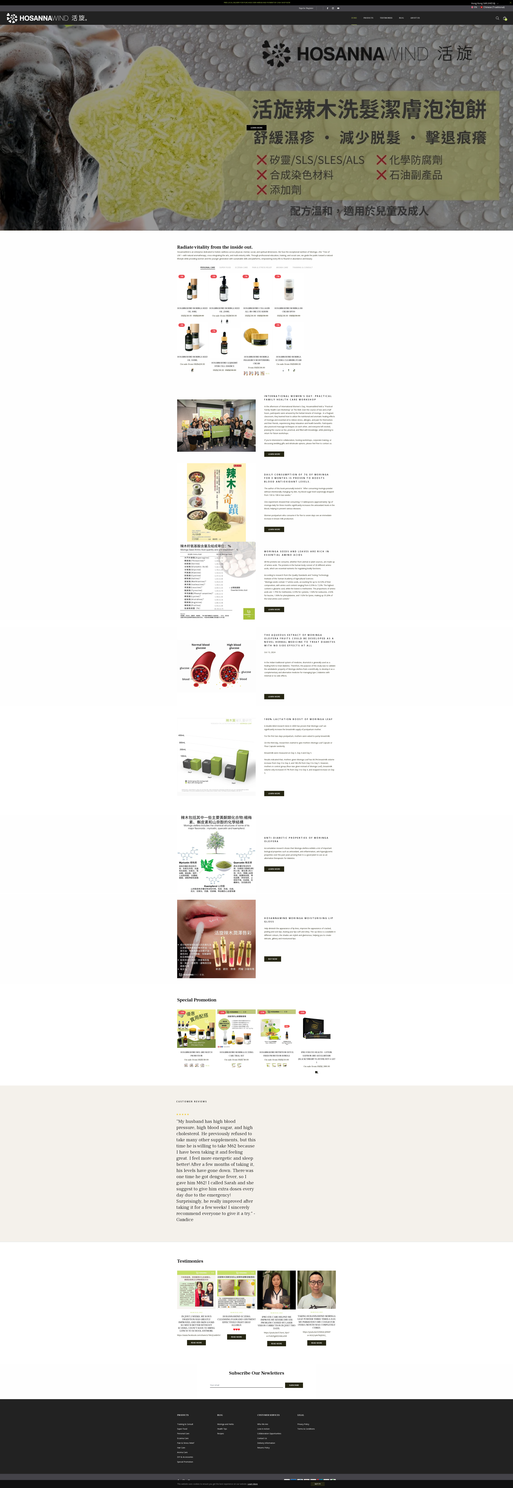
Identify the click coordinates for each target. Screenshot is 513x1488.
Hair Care (181, 1447)
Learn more (274, 609)
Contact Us (262, 1438)
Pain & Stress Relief (185, 1443)
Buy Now (272, 959)
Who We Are (262, 1424)
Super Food (182, 1429)
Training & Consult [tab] (302, 267)
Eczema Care (183, 1438)
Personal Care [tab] (207, 267)
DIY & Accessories (185, 1457)
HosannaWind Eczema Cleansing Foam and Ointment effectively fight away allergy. (236, 1321)
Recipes (220, 1433)
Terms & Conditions (306, 1429)
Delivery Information (266, 1443)
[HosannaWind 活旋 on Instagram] (333, 8)
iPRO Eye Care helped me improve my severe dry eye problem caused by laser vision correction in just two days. (277, 1322)
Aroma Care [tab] (282, 267)
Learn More (274, 454)
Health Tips (222, 1429)
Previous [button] (179, 1219)
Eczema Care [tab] (241, 267)
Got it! (318, 1484)
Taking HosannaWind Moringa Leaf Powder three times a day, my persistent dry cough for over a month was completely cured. (317, 1322)
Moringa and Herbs (225, 1424)
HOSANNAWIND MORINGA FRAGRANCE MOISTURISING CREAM (257, 360)
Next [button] (183, 1219)
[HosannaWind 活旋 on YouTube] (338, 8)
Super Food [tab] (225, 267)
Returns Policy (263, 1447)
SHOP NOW (285, 2)
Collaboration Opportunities (269, 1433)
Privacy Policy (303, 1424)
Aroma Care (182, 1452)
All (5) (267, 373)
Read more (196, 1342)
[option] (192, 325)
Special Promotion (185, 1462)
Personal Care (183, 1433)
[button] (485, 3)
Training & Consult (185, 1424)
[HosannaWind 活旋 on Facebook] (327, 8)
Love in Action (263, 1429)
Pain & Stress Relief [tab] (262, 267)
